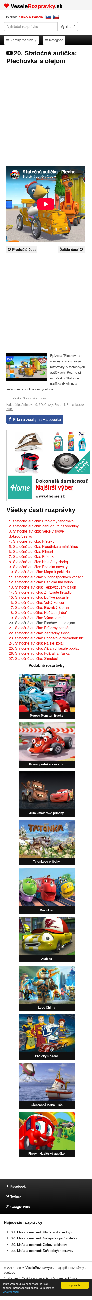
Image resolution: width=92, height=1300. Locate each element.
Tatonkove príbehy (46, 861)
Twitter (15, 1196)
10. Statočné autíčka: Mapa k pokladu (39, 571)
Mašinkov (47, 910)
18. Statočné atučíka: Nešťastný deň (38, 612)
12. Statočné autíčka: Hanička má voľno (41, 581)
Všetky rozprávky (23, 39)
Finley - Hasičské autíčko (46, 1153)
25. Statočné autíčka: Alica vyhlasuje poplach (45, 648)
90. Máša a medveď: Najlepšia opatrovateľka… (46, 1238)
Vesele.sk (37, 6)
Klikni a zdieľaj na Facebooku (37, 419)
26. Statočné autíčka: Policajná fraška (39, 653)
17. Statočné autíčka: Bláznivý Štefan (39, 607)
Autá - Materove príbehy (46, 812)
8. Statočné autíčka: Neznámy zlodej (38, 561)
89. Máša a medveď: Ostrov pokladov (39, 1244)
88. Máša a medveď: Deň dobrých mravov (42, 1250)
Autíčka (46, 958)
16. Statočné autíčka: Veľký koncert (37, 602)
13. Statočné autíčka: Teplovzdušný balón (42, 587)
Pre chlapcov (75, 404)
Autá (9, 409)
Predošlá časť (24, 249)
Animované (29, 404)
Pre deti (59, 404)
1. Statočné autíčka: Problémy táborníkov (42, 520)
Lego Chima (46, 1007)
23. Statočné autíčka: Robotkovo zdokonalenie (46, 637)
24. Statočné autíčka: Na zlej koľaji (36, 643)
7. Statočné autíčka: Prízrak (31, 556)
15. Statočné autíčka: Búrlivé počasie (39, 597)
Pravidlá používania (35, 1278)
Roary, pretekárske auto (46, 764)
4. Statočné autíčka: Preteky (31, 541)
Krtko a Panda (30, 16)
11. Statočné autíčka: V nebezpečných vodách (46, 576)
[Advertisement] (46, 116)
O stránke (11, 1278)
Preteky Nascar (46, 1056)
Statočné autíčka (34, 398)
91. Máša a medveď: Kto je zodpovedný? (41, 1231)
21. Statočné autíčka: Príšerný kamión (39, 627)
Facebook (18, 1186)
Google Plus (20, 1207)
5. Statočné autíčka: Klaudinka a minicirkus (43, 546)
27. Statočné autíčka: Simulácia (34, 658)
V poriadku (75, 1285)
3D (41, 404)
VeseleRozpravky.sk (39, 1267)
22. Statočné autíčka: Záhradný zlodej (39, 632)
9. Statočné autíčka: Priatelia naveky (38, 566)
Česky (48, 404)
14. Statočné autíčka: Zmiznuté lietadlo (40, 592)
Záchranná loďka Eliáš (47, 1104)
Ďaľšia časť (68, 249)
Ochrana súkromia (64, 1278)
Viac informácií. (11, 1292)
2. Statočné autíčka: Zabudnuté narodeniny (44, 525)
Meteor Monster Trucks (46, 715)
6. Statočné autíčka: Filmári (31, 551)
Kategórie (56, 39)
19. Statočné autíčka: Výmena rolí (36, 617)
